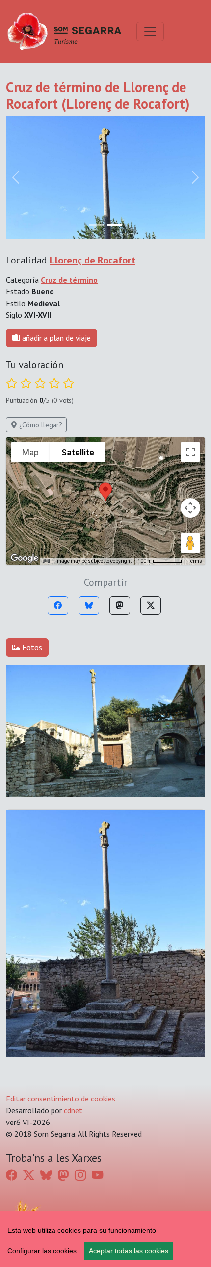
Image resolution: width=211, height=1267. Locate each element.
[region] (105, 1239)
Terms (195, 561)
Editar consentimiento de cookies (60, 1098)
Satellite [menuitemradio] (77, 452)
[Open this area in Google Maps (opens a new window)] (24, 558)
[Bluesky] (89, 605)
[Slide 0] (96, 225)
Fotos (31, 647)
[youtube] (97, 1175)
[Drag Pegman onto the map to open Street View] (190, 543)
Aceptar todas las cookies (128, 1251)
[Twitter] (150, 605)
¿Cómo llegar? (39, 424)
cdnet (73, 1110)
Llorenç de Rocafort (92, 260)
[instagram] (80, 1175)
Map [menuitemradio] (30, 452)
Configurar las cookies (42, 1251)
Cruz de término (69, 280)
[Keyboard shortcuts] (46, 561)
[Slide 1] (114, 225)
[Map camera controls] (190, 508)
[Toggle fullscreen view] (190, 452)
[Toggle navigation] (150, 31)
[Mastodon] (119, 605)
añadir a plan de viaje (55, 338)
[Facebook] (58, 605)
